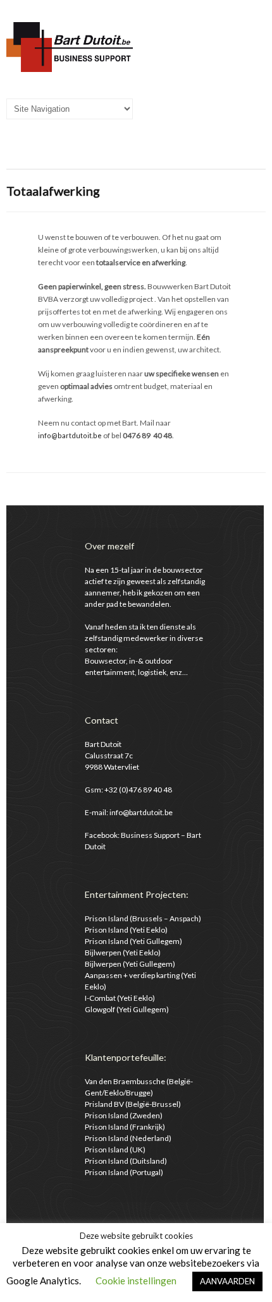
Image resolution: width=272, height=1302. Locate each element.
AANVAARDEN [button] (227, 1281)
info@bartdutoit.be (70, 435)
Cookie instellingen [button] (136, 1280)
